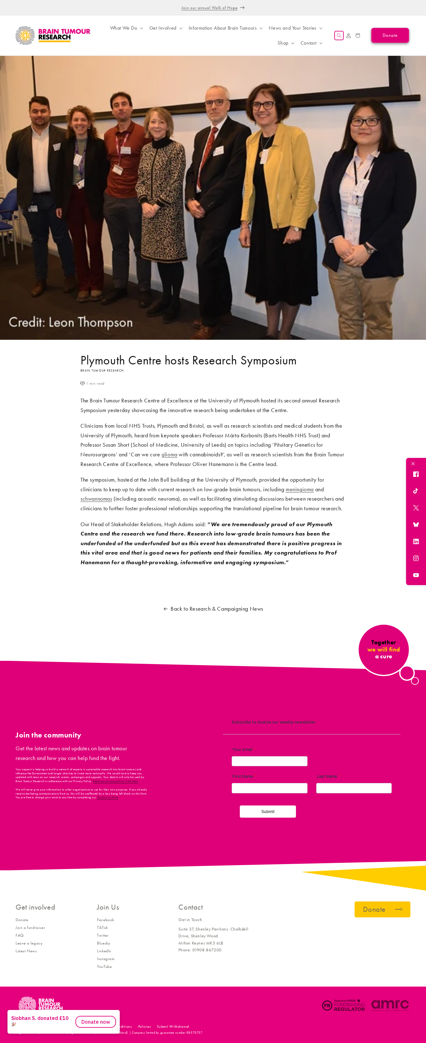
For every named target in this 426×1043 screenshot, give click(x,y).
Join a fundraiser (30, 927)
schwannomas (96, 498)
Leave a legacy (29, 943)
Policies (144, 1026)
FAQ (20, 935)
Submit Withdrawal (173, 1026)
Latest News (26, 951)
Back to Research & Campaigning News (217, 608)
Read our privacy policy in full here (115, 781)
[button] (126, 28)
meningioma (300, 489)
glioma (169, 454)
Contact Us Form (108, 797)
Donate (22, 919)
